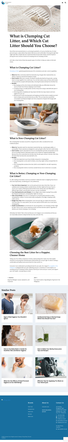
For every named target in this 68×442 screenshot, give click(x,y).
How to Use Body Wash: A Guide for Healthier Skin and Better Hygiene (15, 349)
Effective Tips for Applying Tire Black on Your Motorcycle (50, 381)
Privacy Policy (24, 436)
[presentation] (17, 303)
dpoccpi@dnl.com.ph (62, 429)
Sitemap (19, 436)
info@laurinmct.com (62, 422)
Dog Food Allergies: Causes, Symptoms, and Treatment (18, 279)
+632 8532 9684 (61, 415)
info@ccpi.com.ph (62, 418)
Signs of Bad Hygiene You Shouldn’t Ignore (15, 317)
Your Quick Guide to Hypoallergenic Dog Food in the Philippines (47, 279)
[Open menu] (62, 3)
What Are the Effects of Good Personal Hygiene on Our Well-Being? (16, 381)
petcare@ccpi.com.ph (62, 420)
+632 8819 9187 (61, 417)
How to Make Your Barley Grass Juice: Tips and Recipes (49, 349)
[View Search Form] (65, 3)
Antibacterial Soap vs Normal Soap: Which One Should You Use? (49, 317)
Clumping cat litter (14, 71)
